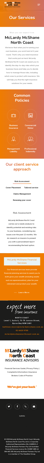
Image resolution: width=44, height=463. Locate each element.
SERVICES (22, 433)
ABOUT (11, 420)
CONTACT (21, 420)
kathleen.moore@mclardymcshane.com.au (23, 327)
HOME (31, 420)
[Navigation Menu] (39, 5)
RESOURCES (28, 426)
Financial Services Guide (15, 368)
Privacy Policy (32, 368)
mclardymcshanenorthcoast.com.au (22, 334)
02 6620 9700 (22, 330)
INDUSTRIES (15, 426)
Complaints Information (17, 372)
